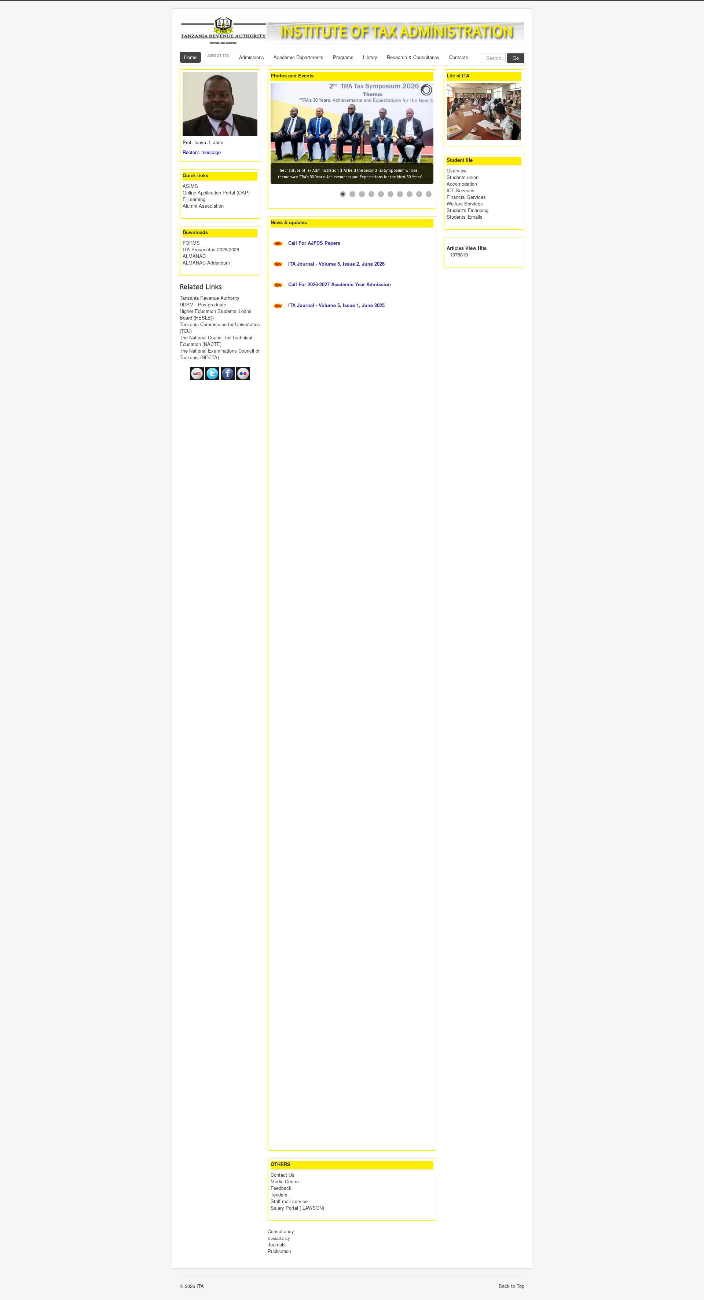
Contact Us (282, 1175)
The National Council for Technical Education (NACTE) (216, 340)
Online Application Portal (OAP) (216, 192)
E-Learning (194, 199)
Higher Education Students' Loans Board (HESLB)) (216, 314)
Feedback (281, 1188)
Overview (456, 170)
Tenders (279, 1194)
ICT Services (460, 190)
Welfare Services (465, 203)
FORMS (191, 243)
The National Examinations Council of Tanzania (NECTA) (220, 354)
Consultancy (281, 1231)
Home (190, 57)
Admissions (251, 57)
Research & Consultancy (413, 57)
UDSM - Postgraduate (203, 304)
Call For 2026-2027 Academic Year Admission (340, 284)
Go (516, 57)
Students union (462, 177)
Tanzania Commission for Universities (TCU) (220, 327)
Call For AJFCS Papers (315, 242)
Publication (279, 1251)
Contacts (458, 57)
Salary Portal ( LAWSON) (297, 1208)
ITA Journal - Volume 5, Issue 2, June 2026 (337, 263)
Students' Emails (465, 217)
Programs (343, 57)
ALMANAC (194, 256)
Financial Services (466, 197)
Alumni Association (203, 206)
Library (370, 57)
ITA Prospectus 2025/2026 (211, 249)
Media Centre (285, 1181)
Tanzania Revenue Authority (209, 298)
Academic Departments (298, 57)
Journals (277, 1244)
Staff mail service (289, 1201)
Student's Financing (467, 210)
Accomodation (462, 184)
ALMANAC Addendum (206, 262)
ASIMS (190, 186)
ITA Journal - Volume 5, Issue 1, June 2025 (337, 305)
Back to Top (511, 1285)
